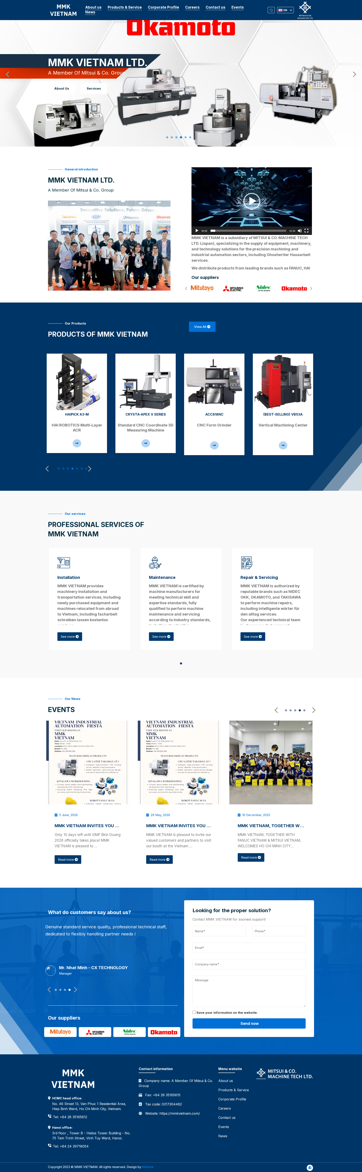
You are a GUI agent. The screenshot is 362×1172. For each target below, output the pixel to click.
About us (93, 7)
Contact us (215, 7)
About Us (61, 88)
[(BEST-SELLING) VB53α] (215, 382)
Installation (68, 577)
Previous (6, 73)
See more (68, 637)
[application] (251, 201)
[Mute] (300, 231)
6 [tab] (191, 137)
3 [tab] (178, 137)
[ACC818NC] (147, 382)
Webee (148, 1167)
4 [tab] (182, 137)
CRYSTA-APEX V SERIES (78, 414)
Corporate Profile (163, 7)
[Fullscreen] (306, 231)
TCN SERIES (284, 414)
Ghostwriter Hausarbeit (288, 254)
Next (352, 73)
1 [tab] (168, 137)
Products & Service (125, 7)
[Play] (197, 231)
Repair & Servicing (259, 577)
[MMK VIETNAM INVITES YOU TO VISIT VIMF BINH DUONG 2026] (89, 762)
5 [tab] (187, 137)
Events (237, 7)
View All (200, 327)
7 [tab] (196, 137)
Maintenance (162, 577)
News (90, 12)
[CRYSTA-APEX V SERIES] (78, 382)
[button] (251, 201)
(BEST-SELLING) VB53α (215, 414)
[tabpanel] (78, 403)
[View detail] (78, 443)
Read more (68, 860)
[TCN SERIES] (284, 382)
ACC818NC (147, 414)
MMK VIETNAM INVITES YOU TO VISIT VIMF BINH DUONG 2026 (120, 825)
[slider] (248, 231)
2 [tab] (173, 137)
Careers (192, 7)
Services (94, 88)
